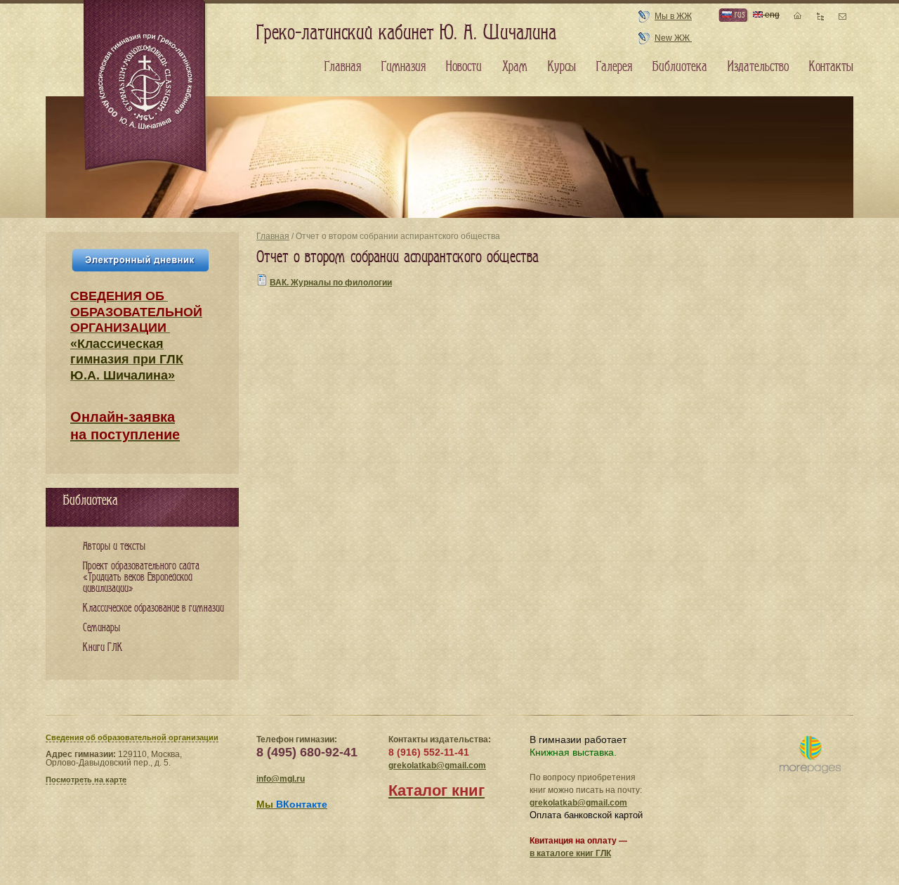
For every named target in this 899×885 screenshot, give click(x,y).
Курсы (562, 67)
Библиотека (679, 67)
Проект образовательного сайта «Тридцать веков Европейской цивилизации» (141, 577)
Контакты (831, 67)
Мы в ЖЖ (673, 16)
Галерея (614, 67)
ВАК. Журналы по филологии (331, 283)
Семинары (101, 628)
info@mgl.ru (280, 779)
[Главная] (146, 87)
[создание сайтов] (810, 755)
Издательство (758, 67)
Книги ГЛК (103, 648)
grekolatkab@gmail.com (437, 765)
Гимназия (403, 67)
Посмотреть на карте (86, 779)
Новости (464, 67)
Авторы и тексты (114, 547)
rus (738, 14)
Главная (272, 236)
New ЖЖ (673, 38)
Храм (514, 67)
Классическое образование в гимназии (153, 608)
